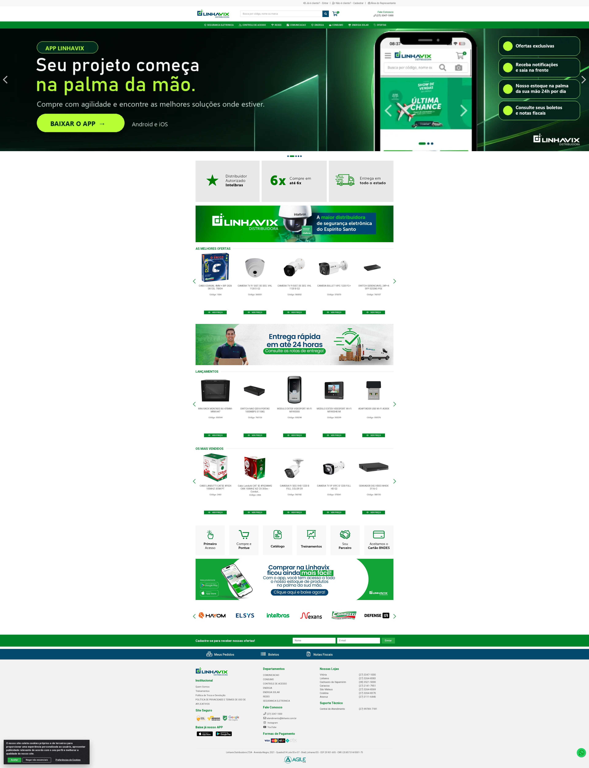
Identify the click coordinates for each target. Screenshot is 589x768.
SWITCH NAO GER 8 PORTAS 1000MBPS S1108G (254, 410)
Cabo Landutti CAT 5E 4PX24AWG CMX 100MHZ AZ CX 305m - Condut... (255, 488)
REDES (266, 696)
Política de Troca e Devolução (210, 695)
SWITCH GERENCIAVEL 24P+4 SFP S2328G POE (373, 287)
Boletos (273, 654)
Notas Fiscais (323, 654)
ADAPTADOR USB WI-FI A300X (373, 408)
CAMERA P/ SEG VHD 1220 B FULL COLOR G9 (294, 487)
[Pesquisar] (325, 14)
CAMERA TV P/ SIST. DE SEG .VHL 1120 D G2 (255, 287)
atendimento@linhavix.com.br (281, 718)
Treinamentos (203, 691)
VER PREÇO (217, 312)
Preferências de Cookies (68, 760)
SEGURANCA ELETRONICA (276, 700)
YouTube (271, 727)
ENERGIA (267, 688)
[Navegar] (5, 79)
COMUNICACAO (271, 675)
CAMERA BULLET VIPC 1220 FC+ (334, 285)
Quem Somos (203, 686)
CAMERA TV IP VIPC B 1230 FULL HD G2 (334, 487)
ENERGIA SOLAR (271, 692)
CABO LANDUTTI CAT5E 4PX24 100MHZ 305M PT (215, 487)
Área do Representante (383, 3)
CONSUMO (268, 679)
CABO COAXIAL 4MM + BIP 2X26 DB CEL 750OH (215, 287)
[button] (288, 156)
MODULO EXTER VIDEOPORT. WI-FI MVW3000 (294, 410)
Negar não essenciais (37, 760)
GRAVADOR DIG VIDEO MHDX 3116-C (373, 487)
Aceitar (14, 760)
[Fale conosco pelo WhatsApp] (581, 752)
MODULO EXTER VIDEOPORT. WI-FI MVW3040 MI (334, 410)
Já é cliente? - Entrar (317, 3)
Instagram (272, 722)
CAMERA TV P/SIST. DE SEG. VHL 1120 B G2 (294, 287)
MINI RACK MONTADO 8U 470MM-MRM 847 (215, 410)
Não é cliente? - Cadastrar (350, 3)
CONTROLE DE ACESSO (275, 683)
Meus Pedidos (224, 654)
